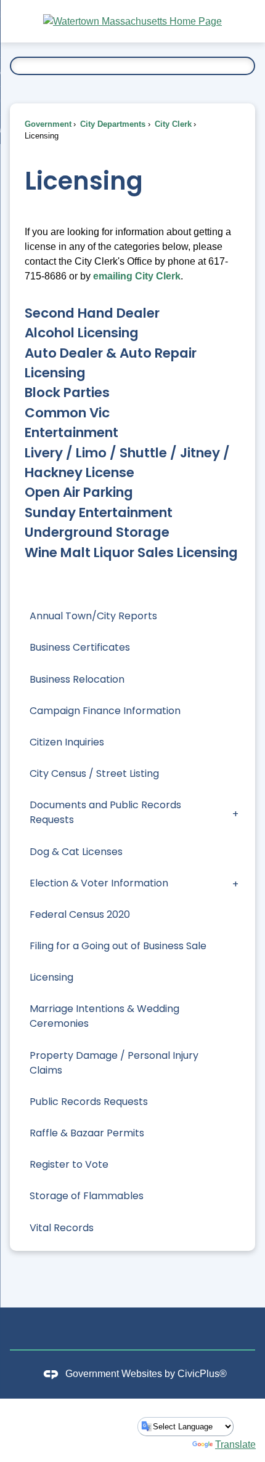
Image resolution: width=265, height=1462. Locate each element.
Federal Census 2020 (80, 914)
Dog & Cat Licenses (76, 852)
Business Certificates (80, 647)
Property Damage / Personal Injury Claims (114, 1062)
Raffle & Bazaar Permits (87, 1133)
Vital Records (62, 1228)
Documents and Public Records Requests (105, 812)
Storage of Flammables (87, 1196)
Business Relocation (77, 679)
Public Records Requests (89, 1101)
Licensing (51, 977)
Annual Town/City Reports (93, 616)
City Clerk (172, 124)
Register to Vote (69, 1164)
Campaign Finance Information (105, 711)
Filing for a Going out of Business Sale (118, 946)
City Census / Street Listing (94, 773)
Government (48, 124)
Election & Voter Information (99, 883)
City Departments (111, 124)
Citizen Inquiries (67, 742)
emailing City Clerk (137, 276)
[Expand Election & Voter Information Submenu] (235, 883)
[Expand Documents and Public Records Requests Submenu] (235, 813)
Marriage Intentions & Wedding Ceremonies (104, 1016)
